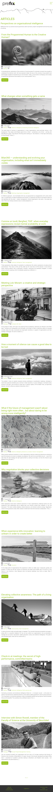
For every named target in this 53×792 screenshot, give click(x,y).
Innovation (13, 565)
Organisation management (23, 193)
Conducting (25, 127)
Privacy (43, 788)
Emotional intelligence (33, 127)
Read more (4, 80)
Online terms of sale (43, 787)
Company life (15, 324)
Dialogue (6, 324)
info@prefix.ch (26, 788)
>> (27, 777)
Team (20, 324)
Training (28, 751)
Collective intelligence (16, 127)
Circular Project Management (19, 751)
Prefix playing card (26, 690)
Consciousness (14, 628)
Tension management (37, 451)
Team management (27, 262)
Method (5, 68)
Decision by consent (27, 451)
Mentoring (13, 193)
